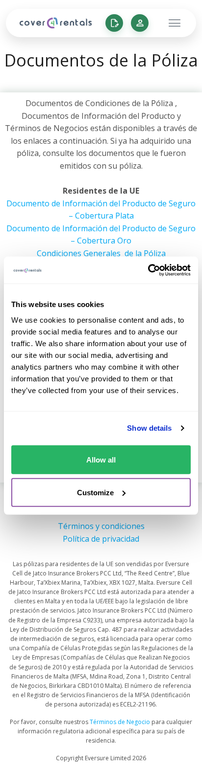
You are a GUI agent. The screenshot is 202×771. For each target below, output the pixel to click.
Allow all (101, 459)
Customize (95, 492)
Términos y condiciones (101, 526)
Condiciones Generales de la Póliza (101, 253)
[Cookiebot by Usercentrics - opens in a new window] (148, 270)
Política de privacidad (101, 538)
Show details (149, 428)
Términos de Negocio (120, 722)
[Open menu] (168, 23)
